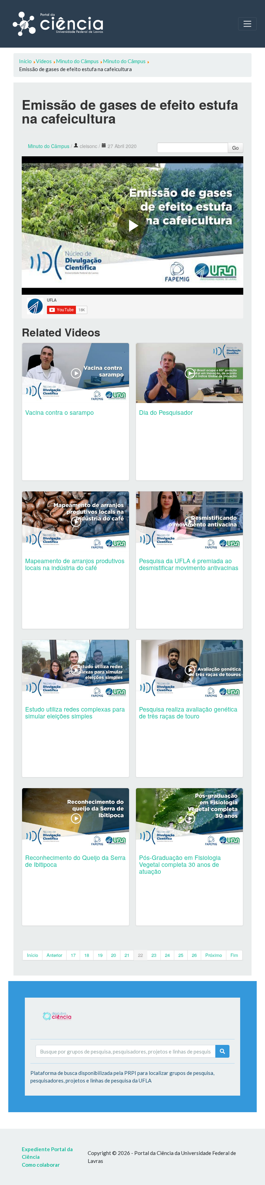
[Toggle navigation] (247, 23)
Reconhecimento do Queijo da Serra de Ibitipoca (75, 861)
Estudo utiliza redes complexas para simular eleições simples (75, 712)
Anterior (54, 955)
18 (86, 955)
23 (153, 955)
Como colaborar (41, 1165)
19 (100, 955)
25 (180, 955)
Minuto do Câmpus (48, 146)
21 (127, 955)
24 (167, 955)
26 (194, 955)
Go (235, 147)
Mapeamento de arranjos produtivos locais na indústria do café (75, 564)
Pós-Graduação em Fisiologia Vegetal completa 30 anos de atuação (180, 864)
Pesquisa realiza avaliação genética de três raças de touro (188, 712)
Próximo (213, 955)
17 (73, 955)
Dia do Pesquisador (166, 412)
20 (113, 955)
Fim (234, 955)
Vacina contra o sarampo (59, 412)
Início (32, 955)
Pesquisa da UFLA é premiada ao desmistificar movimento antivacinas (188, 564)
